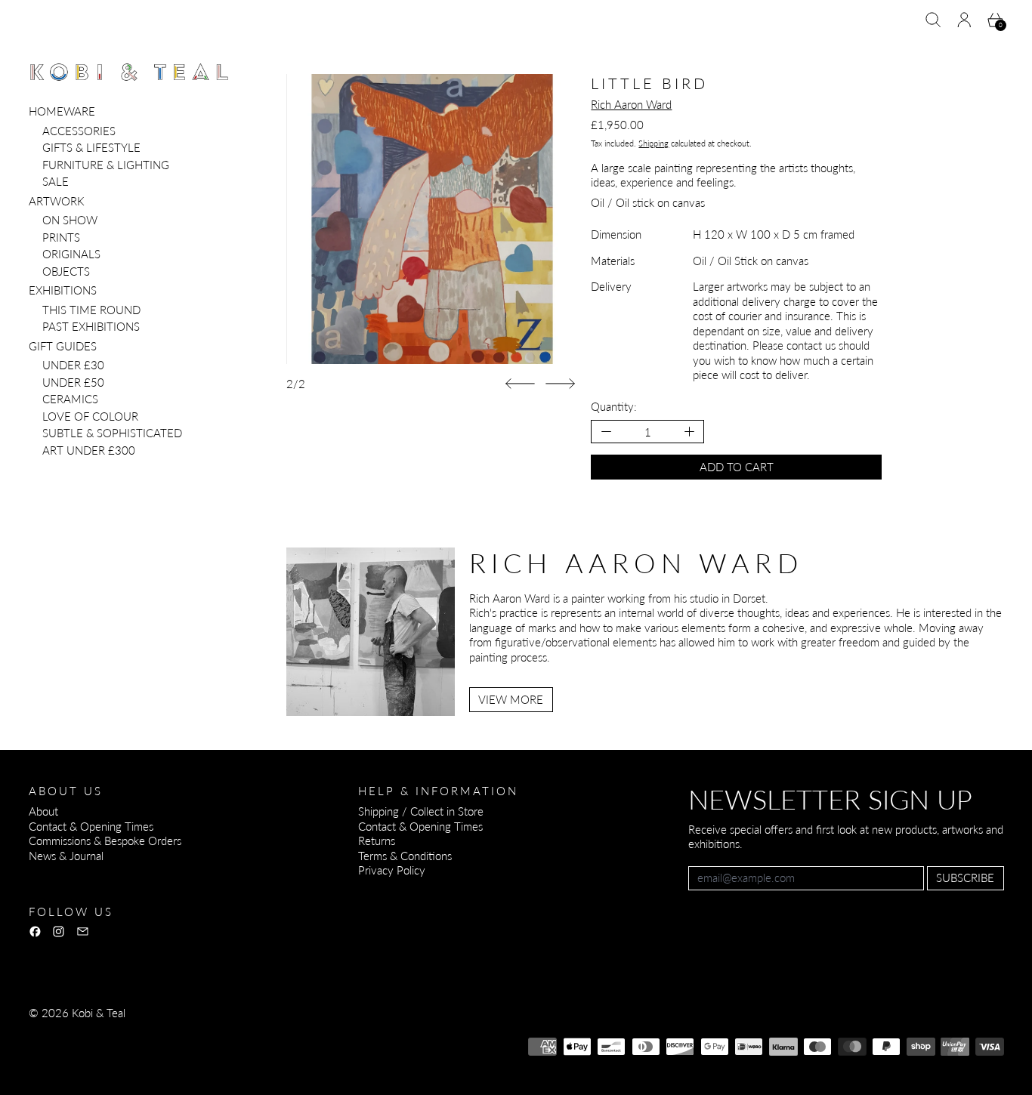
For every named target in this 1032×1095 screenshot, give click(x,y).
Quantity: (614, 406)
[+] (690, 431)
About (43, 811)
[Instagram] (58, 931)
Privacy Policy (391, 870)
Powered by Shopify (77, 1053)
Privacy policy (139, 1033)
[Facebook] (35, 931)
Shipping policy (309, 1033)
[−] (605, 431)
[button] (933, 20)
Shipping (653, 143)
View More (510, 699)
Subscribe (965, 877)
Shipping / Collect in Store (421, 811)
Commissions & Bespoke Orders (105, 840)
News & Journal (66, 855)
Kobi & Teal (98, 1012)
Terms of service (223, 1033)
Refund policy (61, 1033)
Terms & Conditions (405, 855)
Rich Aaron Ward (631, 104)
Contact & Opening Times (91, 826)
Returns (376, 840)
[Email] (82, 931)
